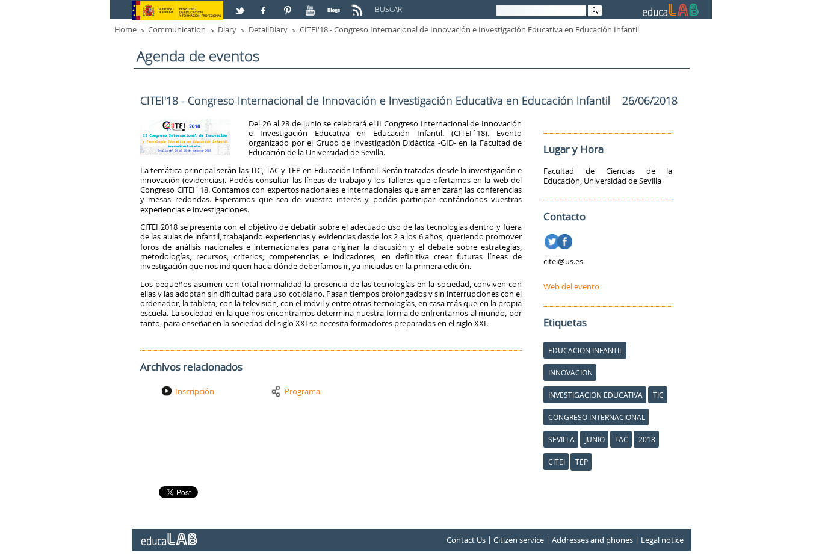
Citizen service (518, 539)
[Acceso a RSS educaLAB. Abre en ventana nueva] (358, 5)
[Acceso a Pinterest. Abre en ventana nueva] (288, 5)
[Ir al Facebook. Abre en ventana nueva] (566, 239)
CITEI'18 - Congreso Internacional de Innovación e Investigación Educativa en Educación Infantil (469, 29)
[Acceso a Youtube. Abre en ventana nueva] (312, 5)
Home (125, 29)
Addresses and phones (592, 539)
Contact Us (466, 539)
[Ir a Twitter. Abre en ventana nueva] (553, 239)
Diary (227, 29)
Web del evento (571, 286)
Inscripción (194, 391)
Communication (177, 29)
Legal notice (662, 539)
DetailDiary (268, 29)
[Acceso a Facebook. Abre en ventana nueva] (265, 5)
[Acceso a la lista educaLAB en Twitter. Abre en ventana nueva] (241, 5)
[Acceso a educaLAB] (168, 534)
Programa (302, 391)
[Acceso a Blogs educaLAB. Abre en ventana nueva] (335, 5)
